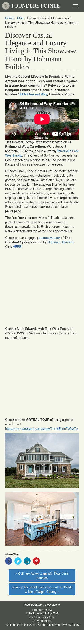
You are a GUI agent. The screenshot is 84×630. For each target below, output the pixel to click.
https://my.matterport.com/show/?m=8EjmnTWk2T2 (41, 428)
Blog (20, 18)
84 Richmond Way (33, 94)
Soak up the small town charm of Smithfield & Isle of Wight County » (42, 589)
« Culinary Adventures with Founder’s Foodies (42, 575)
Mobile (56, 604)
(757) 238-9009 (42, 621)
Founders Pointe (42, 609)
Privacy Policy (70, 624)
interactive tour (49, 237)
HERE (17, 246)
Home (9, 18)
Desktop (36, 604)
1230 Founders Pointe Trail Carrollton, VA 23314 (42, 615)
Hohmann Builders (60, 242)
